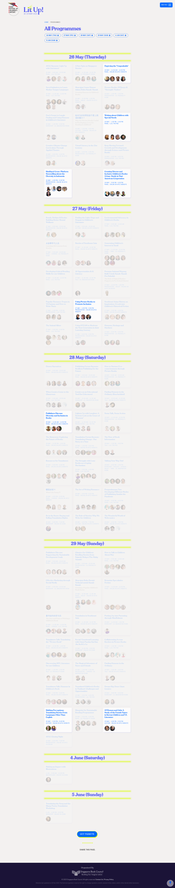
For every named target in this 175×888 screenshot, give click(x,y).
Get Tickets (87, 834)
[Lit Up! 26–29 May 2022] (30, 9)
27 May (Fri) (69, 35)
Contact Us (99, 879)
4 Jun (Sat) (120, 35)
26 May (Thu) (51, 35)
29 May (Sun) (103, 35)
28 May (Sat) (86, 35)
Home (46, 22)
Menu (164, 5)
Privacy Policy (109, 879)
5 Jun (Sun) (51, 40)
